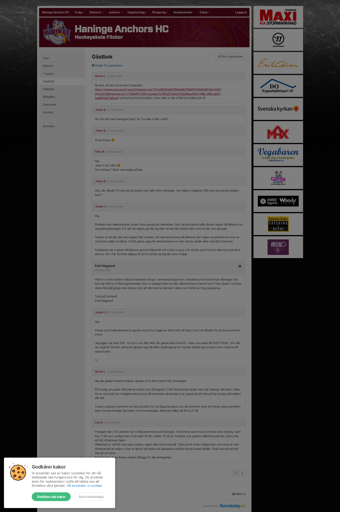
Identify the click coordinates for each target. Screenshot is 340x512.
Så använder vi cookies (84, 486)
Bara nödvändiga (91, 497)
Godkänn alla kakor (51, 497)
